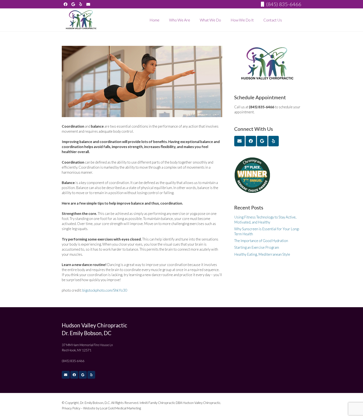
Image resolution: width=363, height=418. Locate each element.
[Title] (88, 4)
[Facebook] (65, 4)
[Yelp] (80, 4)
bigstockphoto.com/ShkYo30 (104, 290)
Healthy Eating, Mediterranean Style (262, 254)
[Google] (73, 4)
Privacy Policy (71, 408)
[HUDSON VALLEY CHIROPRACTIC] (81, 19)
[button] (193, 20)
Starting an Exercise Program (256, 247)
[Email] (239, 141)
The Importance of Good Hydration (261, 240)
